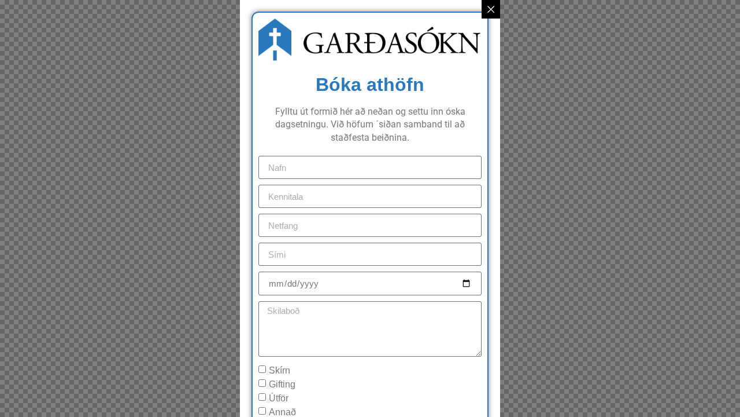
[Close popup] (491, 9)
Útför (278, 398)
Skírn (279, 370)
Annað (282, 412)
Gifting (282, 384)
